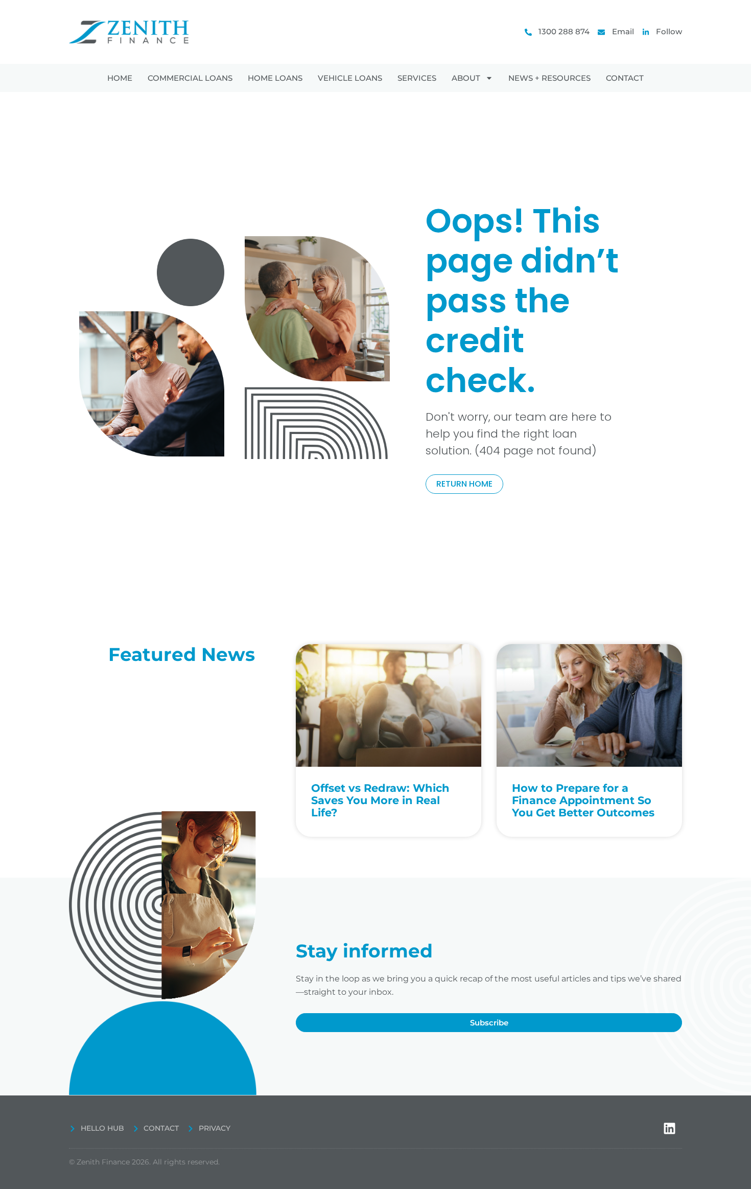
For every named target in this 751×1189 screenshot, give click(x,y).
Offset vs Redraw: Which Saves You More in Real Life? (380, 800)
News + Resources (549, 78)
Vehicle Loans (350, 78)
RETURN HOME (464, 484)
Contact (625, 78)
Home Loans (275, 78)
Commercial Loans (190, 78)
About (466, 78)
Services (416, 78)
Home (119, 78)
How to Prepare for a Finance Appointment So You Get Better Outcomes (583, 800)
